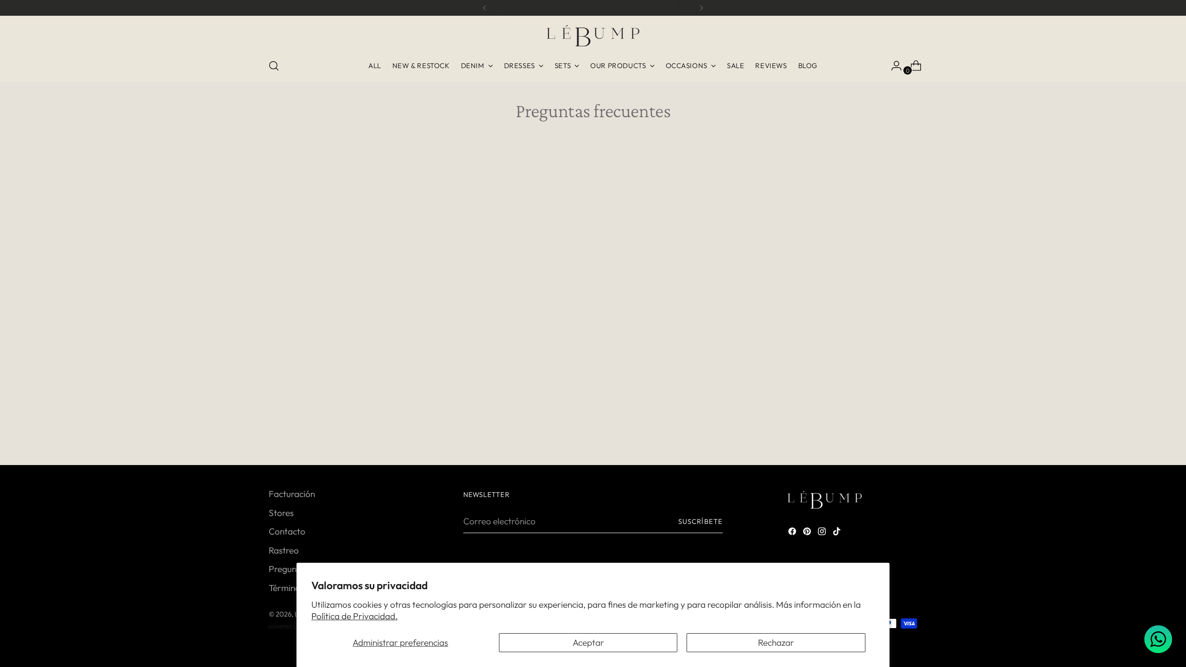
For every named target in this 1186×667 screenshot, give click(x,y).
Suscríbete (700, 521)
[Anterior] (484, 8)
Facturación (292, 493)
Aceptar (588, 642)
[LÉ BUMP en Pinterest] (808, 533)
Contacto (287, 531)
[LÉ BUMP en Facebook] (793, 533)
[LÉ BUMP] (593, 35)
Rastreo (284, 550)
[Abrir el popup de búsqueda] (274, 66)
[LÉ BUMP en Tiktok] (837, 533)
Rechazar (776, 642)
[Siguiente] (701, 8)
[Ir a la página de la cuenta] (892, 66)
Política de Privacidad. (354, 616)
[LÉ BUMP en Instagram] (822, 533)
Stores (281, 512)
